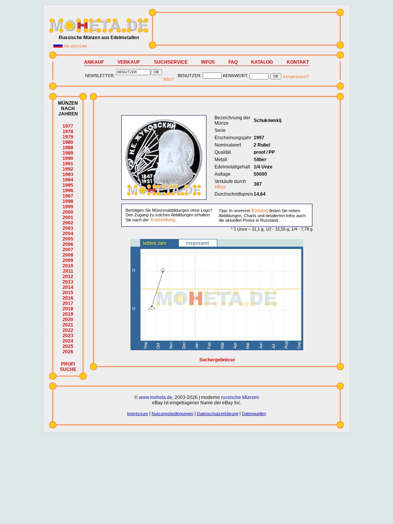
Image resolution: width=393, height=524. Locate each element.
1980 (68, 142)
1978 (68, 131)
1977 (68, 126)
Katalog (259, 210)
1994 (68, 180)
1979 (68, 137)
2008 (68, 255)
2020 (68, 319)
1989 (68, 153)
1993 (68, 174)
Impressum (137, 413)
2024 (68, 341)
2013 (68, 282)
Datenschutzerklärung (217, 413)
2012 (68, 276)
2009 (68, 260)
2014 (68, 287)
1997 (68, 196)
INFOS (208, 62)
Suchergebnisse (217, 360)
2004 (68, 233)
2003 (68, 228)
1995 (68, 185)
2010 (68, 266)
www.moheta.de (155, 397)
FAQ (233, 62)
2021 (68, 325)
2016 (68, 298)
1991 (68, 163)
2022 (68, 330)
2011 (68, 271)
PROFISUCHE (68, 366)
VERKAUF (128, 62)
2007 (68, 249)
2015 (68, 292)
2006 (68, 244)
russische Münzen (240, 397)
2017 (68, 303)
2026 (68, 351)
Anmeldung (162, 219)
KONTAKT (298, 62)
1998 (68, 201)
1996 (68, 190)
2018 (68, 308)
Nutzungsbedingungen (172, 413)
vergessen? (296, 76)
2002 (68, 223)
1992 (68, 169)
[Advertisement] (246, 28)
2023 (68, 335)
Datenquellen (254, 413)
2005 (68, 239)
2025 (68, 346)
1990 (68, 158)
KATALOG (262, 62)
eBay (220, 186)
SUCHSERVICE (171, 62)
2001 (68, 217)
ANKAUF (94, 62)
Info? (168, 79)
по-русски (75, 46)
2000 (68, 212)
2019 (68, 314)
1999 (68, 206)
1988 (68, 147)
